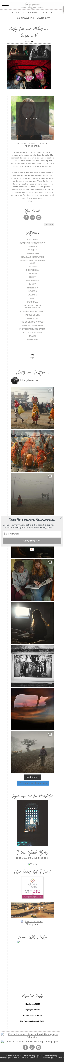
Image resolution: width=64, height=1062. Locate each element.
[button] (31, 520)
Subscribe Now (32, 541)
